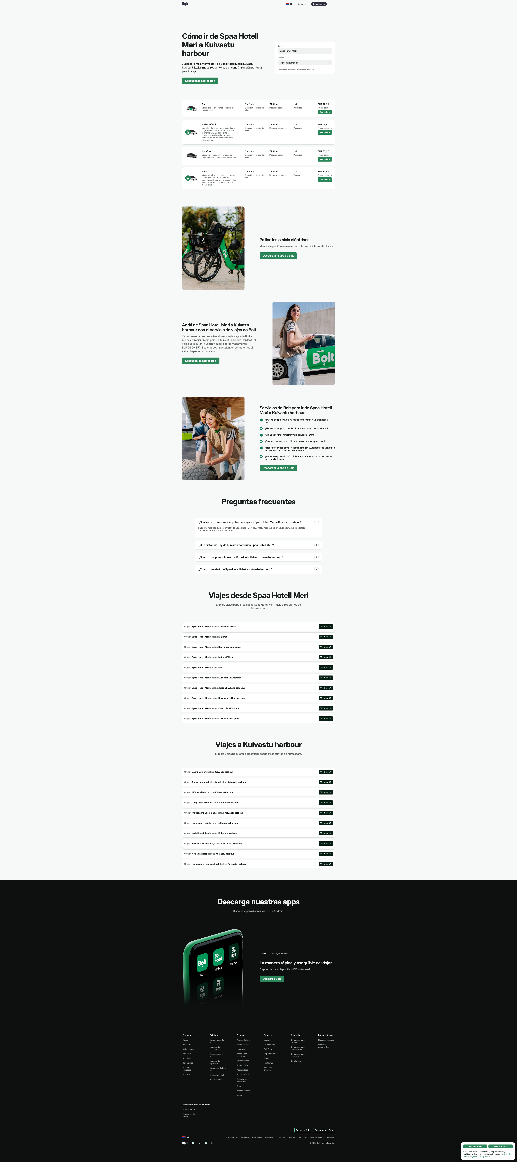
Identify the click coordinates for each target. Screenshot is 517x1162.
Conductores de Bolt (217, 1041)
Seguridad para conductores (298, 1048)
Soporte (302, 4)
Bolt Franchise (216, 1079)
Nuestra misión (189, 1109)
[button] (316, 522)
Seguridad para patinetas (298, 1055)
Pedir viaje (325, 112)
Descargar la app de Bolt (278, 255)
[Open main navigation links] (332, 4)
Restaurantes (269, 1063)
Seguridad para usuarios (298, 1041)
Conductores (269, 1044)
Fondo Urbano (243, 1074)
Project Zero (242, 1065)
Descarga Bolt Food (324, 1130)
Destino (281, 58)
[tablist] (276, 953)
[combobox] (305, 51)
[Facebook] (193, 1143)
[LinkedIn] (212, 1143)
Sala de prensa (243, 1090)
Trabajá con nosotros (242, 1055)
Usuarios (268, 1040)
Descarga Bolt (272, 978)
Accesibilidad (242, 1070)
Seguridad (302, 1137)
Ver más (324, 626)
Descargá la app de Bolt (200, 80)
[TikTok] (219, 1143)
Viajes (185, 1040)
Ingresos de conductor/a (215, 1048)
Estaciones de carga (189, 1115)
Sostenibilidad (243, 1061)
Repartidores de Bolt (217, 1055)
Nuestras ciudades (326, 1040)
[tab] (265, 953)
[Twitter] (199, 1143)
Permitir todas (475, 1146)
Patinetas (187, 1044)
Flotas (266, 1058)
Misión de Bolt (243, 1044)
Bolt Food (187, 1058)
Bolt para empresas (187, 1068)
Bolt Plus (186, 1074)
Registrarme (319, 4)
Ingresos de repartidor (215, 1062)
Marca (239, 1095)
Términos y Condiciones (251, 1137)
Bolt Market (188, 1063)
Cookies (291, 1137)
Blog (239, 1086)
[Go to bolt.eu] (185, 4)
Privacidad (269, 1137)
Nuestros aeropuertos (323, 1045)
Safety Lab (296, 1061)
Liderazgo (241, 1049)
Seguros (281, 1137)
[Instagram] (206, 1143)
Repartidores (269, 1054)
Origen (280, 46)
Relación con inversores (242, 1080)
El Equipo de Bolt (217, 1075)
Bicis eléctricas (189, 1049)
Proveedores (232, 1137)
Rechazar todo (500, 1146)
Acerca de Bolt (243, 1040)
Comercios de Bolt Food (218, 1069)
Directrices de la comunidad (322, 1137)
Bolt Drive (187, 1054)
